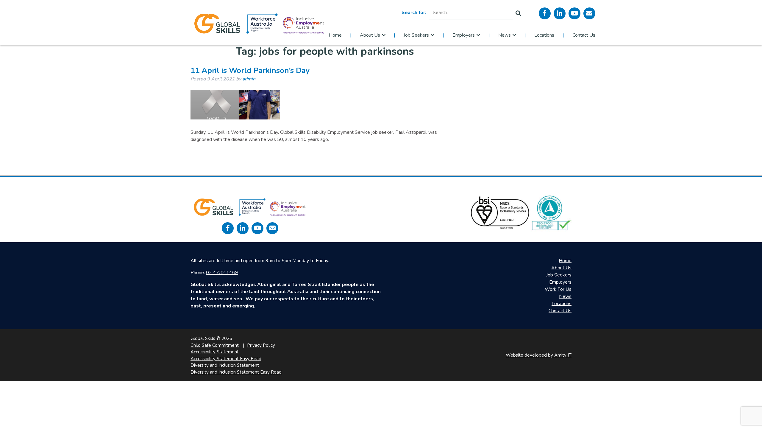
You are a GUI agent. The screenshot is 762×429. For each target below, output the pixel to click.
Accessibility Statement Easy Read (225, 359)
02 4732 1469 (222, 272)
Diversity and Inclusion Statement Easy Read (236, 372)
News (504, 35)
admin (248, 79)
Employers (463, 35)
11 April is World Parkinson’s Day (250, 70)
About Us (370, 35)
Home (335, 35)
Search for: (414, 12)
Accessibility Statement (214, 352)
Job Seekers (416, 35)
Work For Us (558, 289)
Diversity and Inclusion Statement (224, 365)
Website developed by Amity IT (539, 355)
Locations (544, 35)
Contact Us (583, 35)
